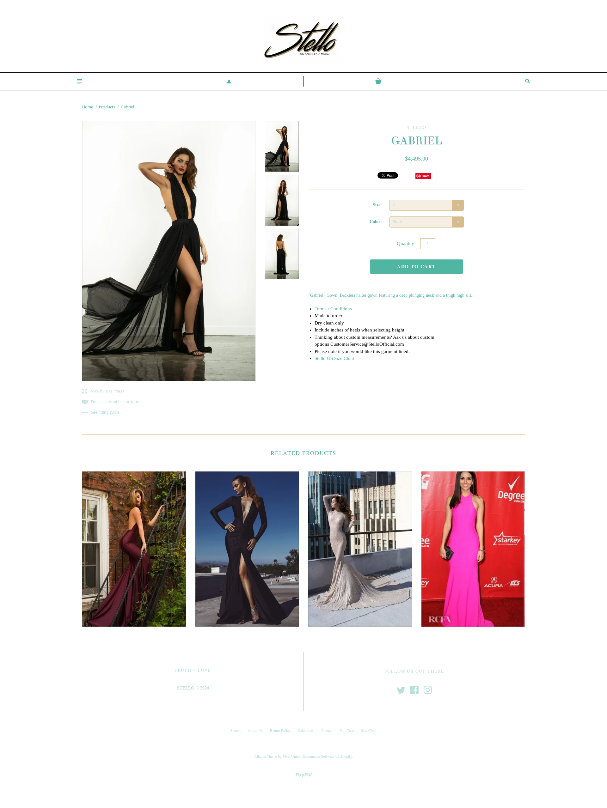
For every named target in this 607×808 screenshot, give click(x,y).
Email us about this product (111, 402)
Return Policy (280, 730)
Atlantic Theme (265, 756)
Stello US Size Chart (334, 358)
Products (107, 107)
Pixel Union (292, 756)
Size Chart (369, 730)
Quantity (405, 243)
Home (87, 107)
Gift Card (347, 730)
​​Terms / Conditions (333, 308)
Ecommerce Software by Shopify (327, 756)
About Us (255, 730)
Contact (326, 730)
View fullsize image (103, 391)
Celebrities (306, 730)
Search (235, 730)
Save (426, 175)
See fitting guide (101, 412)
